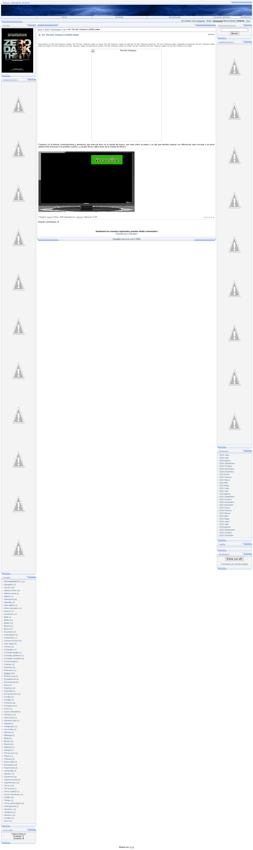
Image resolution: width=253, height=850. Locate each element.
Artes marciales (11, 608)
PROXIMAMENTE (12, 581)
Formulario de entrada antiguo (234, 564)
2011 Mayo (224, 485)
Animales (8, 602)
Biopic (6, 623)
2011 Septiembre (226, 496)
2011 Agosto (224, 494)
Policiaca (8, 759)
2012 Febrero (225, 510)
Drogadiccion (10, 679)
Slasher (7, 774)
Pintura (7, 756)
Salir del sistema (221, 17)
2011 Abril (223, 483)
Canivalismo (9, 635)
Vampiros (8, 809)
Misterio (7, 732)
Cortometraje (10, 661)
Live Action (9, 729)
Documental (9, 682)
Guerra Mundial (11, 712)
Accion (7, 587)
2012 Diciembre (226, 535)
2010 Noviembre (226, 469)
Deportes (8, 667)
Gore (6, 709)
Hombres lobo (10, 720)
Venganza (8, 812)
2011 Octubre (225, 499)
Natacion (8, 747)
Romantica (9, 765)
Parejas (7, 750)
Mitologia (8, 735)
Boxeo (7, 629)
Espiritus (8, 688)
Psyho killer (9, 762)
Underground (10, 806)
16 (64, 29)
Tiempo (7, 800)
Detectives (9, 670)
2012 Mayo (224, 519)
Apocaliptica (9, 605)
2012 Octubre (225, 533)
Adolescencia (10, 593)
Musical (7, 744)
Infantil (7, 723)
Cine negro (9, 644)
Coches (7, 646)
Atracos (7, 611)
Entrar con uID (234, 559)
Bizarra (7, 626)
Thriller (7, 797)
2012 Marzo (224, 513)
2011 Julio (223, 491)
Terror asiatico (10, 791)
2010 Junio (224, 455)
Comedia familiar (11, 652)
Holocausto (9, 717)
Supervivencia (10, 780)
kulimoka (79, 217)
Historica (8, 714)
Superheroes (10, 782)
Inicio (64, 17)
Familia (7, 697)
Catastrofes (9, 638)
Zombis (7, 818)
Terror (7, 785)
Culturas (8, 664)
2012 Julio (224, 524)
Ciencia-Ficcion (11, 641)
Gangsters (9, 706)
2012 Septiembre (227, 530)
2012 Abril (223, 516)
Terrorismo (9, 788)
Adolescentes (10, 590)
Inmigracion (9, 726)
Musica (7, 741)
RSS (248, 21)
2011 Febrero (225, 477)
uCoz (131, 847)
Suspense (8, 777)
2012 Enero (224, 508)
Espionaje (8, 691)
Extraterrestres (11, 694)
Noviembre (56, 29)
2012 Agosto (225, 527)
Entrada (246, 17)
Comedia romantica (12, 658)
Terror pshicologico (12, 803)
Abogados (8, 584)
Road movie (9, 768)
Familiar (7, 700)
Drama (7, 673)
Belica (6, 620)
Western (8, 815)
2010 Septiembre (227, 463)
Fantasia (8, 703)
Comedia (8, 649)
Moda (6, 738)
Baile (6, 617)
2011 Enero (224, 474)
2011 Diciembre (226, 505)
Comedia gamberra (12, 655)
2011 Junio (224, 488)
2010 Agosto (225, 460)
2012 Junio (224, 521)
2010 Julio (224, 458)
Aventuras (8, 614)
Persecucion (9, 753)
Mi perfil (119, 17)
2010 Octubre (225, 466)
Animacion (8, 599)
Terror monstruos (12, 794)
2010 (47, 29)
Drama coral (9, 676)
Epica (6, 685)
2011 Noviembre (226, 502)
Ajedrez (7, 596)
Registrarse (175, 17)
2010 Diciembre (226, 472)
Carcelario (8, 632)
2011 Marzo (224, 480)
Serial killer (9, 771)
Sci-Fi (6, 821)
